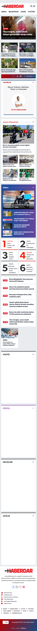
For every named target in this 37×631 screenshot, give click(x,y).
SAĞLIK (6, 516)
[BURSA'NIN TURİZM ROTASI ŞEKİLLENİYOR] (7, 233)
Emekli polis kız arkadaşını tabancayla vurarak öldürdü (30, 246)
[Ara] (31, 6)
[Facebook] (13, 586)
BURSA (3, 12)
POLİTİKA (31, 12)
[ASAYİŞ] (33, 354)
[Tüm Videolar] (33, 187)
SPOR (24, 611)
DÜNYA (6, 408)
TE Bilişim (23, 628)
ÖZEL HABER (7, 611)
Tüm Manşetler (8, 599)
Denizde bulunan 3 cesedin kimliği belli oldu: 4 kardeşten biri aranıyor (30, 270)
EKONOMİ (8, 462)
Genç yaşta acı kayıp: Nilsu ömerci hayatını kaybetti (9, 344)
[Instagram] (20, 586)
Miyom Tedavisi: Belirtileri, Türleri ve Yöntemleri (18, 88)
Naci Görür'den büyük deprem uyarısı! (11, 246)
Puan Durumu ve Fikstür (11, 597)
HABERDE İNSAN (17, 613)
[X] (16, 586)
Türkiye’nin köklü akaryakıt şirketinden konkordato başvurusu (30, 257)
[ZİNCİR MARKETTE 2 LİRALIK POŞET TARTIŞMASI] (7, 220)
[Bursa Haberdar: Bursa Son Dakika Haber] (12, 6)
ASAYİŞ (23, 12)
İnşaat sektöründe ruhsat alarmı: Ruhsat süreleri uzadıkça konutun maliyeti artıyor (21, 304)
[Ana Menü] (34, 6)
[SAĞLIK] (33, 516)
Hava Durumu (8, 592)
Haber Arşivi (7, 603)
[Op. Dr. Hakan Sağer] (18, 100)
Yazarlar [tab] (7, 82)
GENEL (5, 340)
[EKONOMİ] (33, 462)
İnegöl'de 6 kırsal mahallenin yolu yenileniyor (13, 271)
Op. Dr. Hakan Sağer (18, 110)
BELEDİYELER (13, 12)
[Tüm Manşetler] (33, 122)
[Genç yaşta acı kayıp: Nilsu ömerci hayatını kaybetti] (9, 333)
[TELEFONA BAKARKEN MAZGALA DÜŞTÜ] (7, 226)
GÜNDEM (10, 241)
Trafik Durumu (8, 595)
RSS (6, 622)
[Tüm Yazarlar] (33, 82)
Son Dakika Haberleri (10, 601)
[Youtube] (23, 586)
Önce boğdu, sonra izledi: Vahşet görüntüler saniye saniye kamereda (13, 257)
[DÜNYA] (33, 408)
